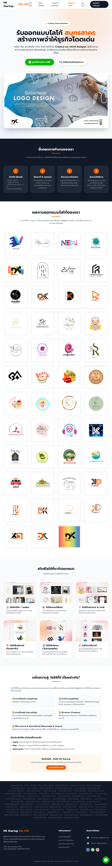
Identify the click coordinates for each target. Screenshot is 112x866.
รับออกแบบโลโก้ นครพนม (101, 804)
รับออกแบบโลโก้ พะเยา (101, 793)
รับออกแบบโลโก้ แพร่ (101, 807)
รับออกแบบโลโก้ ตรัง (32, 788)
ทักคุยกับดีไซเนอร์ (96, 4)
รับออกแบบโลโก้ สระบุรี (26, 812)
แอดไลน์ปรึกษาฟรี (56, 767)
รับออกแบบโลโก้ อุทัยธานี (46, 788)
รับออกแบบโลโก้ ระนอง (57, 793)
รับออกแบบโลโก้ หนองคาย (86, 793)
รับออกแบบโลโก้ (64, 847)
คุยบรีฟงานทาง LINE (41, 62)
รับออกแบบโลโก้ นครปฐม (49, 791)
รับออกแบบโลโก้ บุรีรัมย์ (86, 804)
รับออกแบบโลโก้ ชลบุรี (68, 812)
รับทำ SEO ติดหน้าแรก (66, 840)
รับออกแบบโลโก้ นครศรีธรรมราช (16, 791)
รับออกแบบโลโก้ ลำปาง (11, 807)
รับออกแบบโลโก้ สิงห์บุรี (101, 815)
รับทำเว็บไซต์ (41, 4)
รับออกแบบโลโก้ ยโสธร (26, 809)
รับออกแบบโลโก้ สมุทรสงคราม (97, 812)
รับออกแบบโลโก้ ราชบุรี (72, 809)
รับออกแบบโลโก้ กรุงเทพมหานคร (63, 788)
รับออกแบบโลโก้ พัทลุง (100, 799)
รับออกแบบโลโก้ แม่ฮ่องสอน (11, 804)
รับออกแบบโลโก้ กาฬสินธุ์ (93, 796)
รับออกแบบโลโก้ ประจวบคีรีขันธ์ (13, 793)
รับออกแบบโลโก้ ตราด (82, 812)
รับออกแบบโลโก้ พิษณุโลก (59, 799)
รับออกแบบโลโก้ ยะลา (12, 812)
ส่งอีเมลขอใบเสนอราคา (73, 62)
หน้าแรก (30, 4)
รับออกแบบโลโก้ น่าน (25, 815)
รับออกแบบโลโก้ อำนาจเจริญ (48, 796)
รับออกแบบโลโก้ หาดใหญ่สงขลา (96, 791)
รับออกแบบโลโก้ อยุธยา (71, 804)
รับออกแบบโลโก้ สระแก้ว (29, 799)
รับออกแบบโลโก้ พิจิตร (71, 793)
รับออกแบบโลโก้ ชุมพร (86, 799)
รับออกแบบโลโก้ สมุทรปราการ (46, 785)
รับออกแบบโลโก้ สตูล (39, 812)
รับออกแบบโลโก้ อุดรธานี (42, 804)
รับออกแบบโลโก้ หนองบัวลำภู (42, 809)
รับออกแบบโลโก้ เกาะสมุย (53, 812)
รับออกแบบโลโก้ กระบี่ (100, 809)
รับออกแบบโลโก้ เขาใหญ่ (86, 809)
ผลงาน (82, 4)
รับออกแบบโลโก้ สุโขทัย (17, 801)
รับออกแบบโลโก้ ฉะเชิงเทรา (70, 807)
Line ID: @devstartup (98, 843)
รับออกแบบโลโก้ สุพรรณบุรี (77, 785)
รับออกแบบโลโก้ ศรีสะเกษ (28, 804)
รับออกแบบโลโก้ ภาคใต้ (12, 809)
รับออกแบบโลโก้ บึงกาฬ (57, 809)
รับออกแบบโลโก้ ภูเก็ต (30, 785)
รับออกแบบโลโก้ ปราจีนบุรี (55, 817)
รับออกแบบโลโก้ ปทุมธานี (44, 799)
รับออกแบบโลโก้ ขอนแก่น (18, 796)
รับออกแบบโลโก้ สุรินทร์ (94, 788)
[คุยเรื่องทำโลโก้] (105, 859)
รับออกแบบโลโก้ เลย (73, 799)
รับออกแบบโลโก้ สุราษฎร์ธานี (94, 785)
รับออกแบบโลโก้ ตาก (44, 793)
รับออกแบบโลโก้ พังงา (55, 807)
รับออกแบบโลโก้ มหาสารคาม (86, 807)
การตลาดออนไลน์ (55, 4)
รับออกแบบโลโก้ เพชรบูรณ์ (11, 815)
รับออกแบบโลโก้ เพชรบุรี (78, 796)
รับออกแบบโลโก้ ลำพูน (80, 791)
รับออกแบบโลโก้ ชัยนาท (33, 796)
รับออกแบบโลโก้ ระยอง (57, 804)
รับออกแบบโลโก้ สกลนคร (56, 815)
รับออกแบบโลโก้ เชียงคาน (86, 815)
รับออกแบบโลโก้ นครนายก (78, 801)
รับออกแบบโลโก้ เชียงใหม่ (30, 793)
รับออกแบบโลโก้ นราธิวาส (18, 788)
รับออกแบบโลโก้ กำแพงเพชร (32, 801)
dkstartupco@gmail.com (100, 838)
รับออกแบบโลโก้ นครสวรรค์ (40, 815)
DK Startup (16, 4)
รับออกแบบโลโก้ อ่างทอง (63, 801)
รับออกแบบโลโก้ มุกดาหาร (94, 801)
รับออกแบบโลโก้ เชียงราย (71, 815)
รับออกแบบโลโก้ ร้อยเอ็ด (39, 817)
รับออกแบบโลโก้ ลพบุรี (80, 788)
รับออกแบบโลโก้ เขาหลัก (64, 796)
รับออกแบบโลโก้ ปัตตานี (25, 807)
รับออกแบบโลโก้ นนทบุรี (61, 785)
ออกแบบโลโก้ (71, 4)
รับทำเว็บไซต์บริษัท (65, 837)
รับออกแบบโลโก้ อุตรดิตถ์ (41, 807)
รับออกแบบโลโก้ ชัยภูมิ (17, 785)
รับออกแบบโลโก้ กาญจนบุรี (65, 791)
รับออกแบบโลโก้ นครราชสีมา (71, 817)
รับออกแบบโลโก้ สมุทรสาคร (33, 791)
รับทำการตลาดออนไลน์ (66, 844)
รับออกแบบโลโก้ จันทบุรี (48, 801)
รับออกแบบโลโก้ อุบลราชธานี (13, 799)
